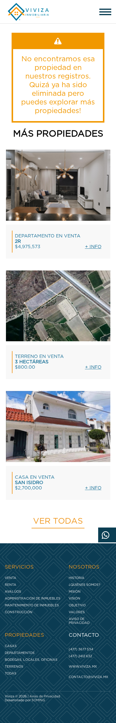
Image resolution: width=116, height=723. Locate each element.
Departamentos (20, 653)
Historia (76, 578)
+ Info (93, 247)
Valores (77, 612)
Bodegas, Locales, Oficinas (31, 659)
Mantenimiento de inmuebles (32, 605)
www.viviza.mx (83, 666)
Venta (10, 578)
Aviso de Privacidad (79, 621)
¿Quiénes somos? (84, 584)
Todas (10, 673)
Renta (10, 584)
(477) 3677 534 (81, 649)
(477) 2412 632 (80, 656)
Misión (75, 591)
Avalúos (13, 591)
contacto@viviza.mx (88, 677)
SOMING (38, 700)
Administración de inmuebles (32, 598)
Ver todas (58, 521)
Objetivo (77, 605)
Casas (11, 646)
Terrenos (14, 666)
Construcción (18, 612)
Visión (74, 598)
